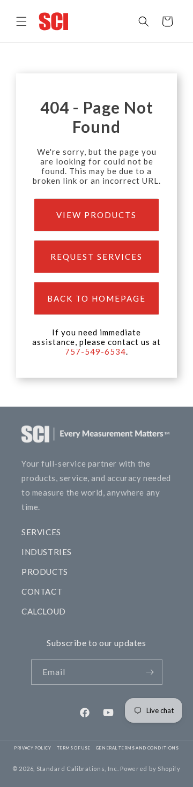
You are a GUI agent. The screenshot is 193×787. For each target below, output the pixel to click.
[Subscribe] (150, 672)
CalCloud (43, 611)
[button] (21, 21)
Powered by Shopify (150, 768)
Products (44, 571)
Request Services (96, 256)
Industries (46, 552)
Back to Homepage (96, 298)
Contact (41, 591)
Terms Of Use (74, 748)
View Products (96, 215)
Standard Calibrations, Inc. (77, 768)
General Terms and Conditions (137, 748)
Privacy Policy (32, 748)
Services (41, 532)
